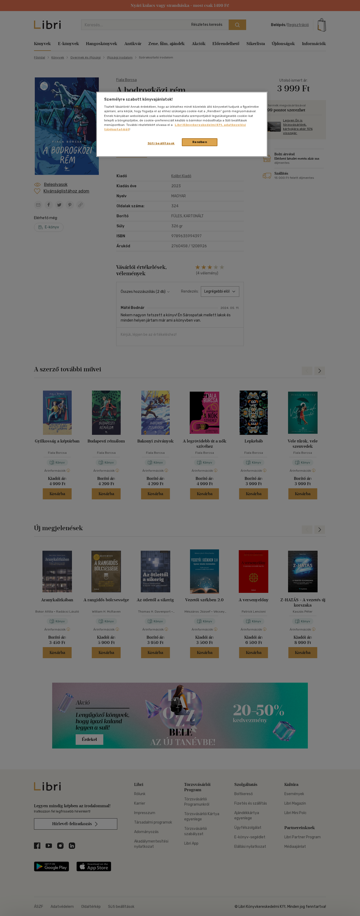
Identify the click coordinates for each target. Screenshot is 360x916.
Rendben (199, 142)
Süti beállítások (161, 143)
